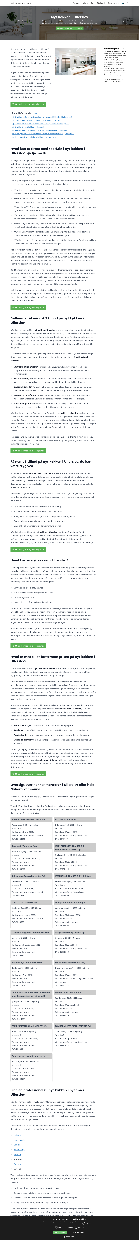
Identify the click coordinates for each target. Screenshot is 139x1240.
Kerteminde (19, 1140)
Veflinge (17, 1154)
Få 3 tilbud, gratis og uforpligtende (69, 28)
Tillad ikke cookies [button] (77, 1232)
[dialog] (69, 1228)
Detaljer (89, 1224)
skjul (35, 113)
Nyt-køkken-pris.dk (20, 3)
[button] (69, 1237)
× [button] (137, 1218)
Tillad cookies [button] (60, 1232)
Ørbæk (17, 1144)
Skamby (17, 1164)
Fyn (92, 3)
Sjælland (101, 3)
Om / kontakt (113, 3)
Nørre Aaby (19, 1149)
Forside (76, 3)
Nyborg (17, 1135)
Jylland (85, 3)
